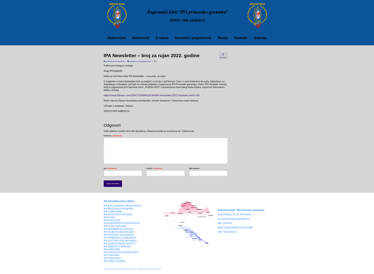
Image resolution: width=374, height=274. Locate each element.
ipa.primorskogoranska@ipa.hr (234, 219)
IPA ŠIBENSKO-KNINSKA (117, 246)
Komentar (113, 136)
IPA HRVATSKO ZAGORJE (118, 214)
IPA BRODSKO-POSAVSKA (118, 208)
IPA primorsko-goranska (116, 61)
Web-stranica (194, 168)
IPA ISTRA (109, 217)
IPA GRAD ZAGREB (114, 261)
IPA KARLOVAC (112, 220)
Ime (110, 168)
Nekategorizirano (145, 61)
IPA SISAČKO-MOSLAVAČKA (119, 243)
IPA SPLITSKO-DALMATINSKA (120, 240)
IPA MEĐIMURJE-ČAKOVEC (119, 229)
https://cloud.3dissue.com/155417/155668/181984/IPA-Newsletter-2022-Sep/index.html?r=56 (152, 95)
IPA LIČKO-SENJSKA (115, 226)
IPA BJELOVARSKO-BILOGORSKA (122, 205)
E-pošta (154, 168)
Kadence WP (156, 269)
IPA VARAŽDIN (112, 249)
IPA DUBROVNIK (113, 211)
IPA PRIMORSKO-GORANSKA (120, 238)
